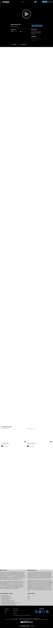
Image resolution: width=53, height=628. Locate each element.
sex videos (39, 574)
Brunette (35, 38)
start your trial (37, 25)
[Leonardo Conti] (24, 37)
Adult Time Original (33, 40)
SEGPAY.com (36, 619)
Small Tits (39, 38)
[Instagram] (43, 611)
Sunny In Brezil (11, 583)
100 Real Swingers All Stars (19, 583)
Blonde (32, 38)
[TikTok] (47, 611)
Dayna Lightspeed (34, 444)
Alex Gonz (7, 444)
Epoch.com (9, 619)
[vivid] (6, 1)
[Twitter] (40, 611)
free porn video (47, 588)
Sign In (50, 1)
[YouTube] (36, 611)
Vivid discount (31, 589)
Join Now (45, 1)
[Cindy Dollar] (16, 37)
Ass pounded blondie (5, 443)
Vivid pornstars (13, 575)
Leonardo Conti (23, 44)
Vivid (4, 445)
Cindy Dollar (14, 44)
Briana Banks (3, 444)
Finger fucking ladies (31, 443)
